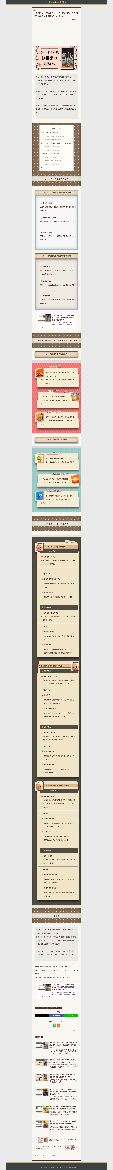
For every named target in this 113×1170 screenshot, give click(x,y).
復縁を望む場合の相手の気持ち (53, 160)
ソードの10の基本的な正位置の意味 (54, 136)
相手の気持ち (58, 1007)
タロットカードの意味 (42, 1007)
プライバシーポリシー (62, 1167)
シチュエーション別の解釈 (51, 153)
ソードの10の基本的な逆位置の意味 (54, 139)
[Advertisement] (56, 32)
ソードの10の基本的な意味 (51, 132)
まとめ (45, 167)
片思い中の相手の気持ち (51, 157)
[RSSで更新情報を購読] (58, 1025)
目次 (53, 128)
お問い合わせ (72, 1167)
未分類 (50, 1007)
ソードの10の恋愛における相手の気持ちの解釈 (57, 143)
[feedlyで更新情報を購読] (54, 1025)
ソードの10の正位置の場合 (52, 146)
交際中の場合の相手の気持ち (53, 164)
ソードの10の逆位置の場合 (52, 150)
